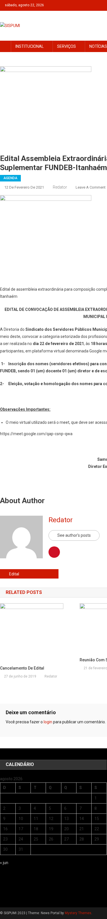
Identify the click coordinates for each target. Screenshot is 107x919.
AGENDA (10, 178)
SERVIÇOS (66, 46)
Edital (14, 574)
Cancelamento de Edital (22, 668)
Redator (60, 187)
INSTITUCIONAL (29, 46)
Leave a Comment (91, 187)
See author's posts (74, 535)
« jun (4, 862)
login (48, 722)
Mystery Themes (78, 913)
